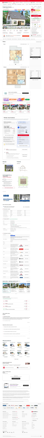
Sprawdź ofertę (26, 245)
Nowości (13, 4)
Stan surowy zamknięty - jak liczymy (9, 135)
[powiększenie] (28, 44)
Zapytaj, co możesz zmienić (35, 58)
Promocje (23, 4)
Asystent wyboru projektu (24, 414)
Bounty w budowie (6, 363)
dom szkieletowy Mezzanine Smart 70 (22, 289)
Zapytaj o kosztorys (24, 154)
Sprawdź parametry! (26, 271)
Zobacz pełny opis (25, 156)
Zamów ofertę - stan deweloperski (23, 135)
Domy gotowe (21, 2)
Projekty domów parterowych (6, 413)
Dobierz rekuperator (26, 277)
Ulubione (23, 412)
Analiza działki (30, 4)
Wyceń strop (26, 252)
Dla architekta (33, 4)
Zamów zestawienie (24, 149)
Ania (11, 110)
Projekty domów (4, 411)
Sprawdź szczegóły (27, 249)
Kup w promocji (36, 15)
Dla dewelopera (37, 4)
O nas (32, 423)
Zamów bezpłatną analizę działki (9, 187)
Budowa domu (17, 2)
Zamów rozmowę (39, 35)
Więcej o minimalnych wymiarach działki (23, 187)
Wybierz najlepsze (27, 255)
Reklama (32, 426)
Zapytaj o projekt (36, 17)
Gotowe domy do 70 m (14, 414)
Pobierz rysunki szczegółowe (36, 78)
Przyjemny (20, 110)
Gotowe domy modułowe (14, 412)
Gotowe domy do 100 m (14, 415)
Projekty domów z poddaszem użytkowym (7, 414)
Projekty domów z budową (15, 419)
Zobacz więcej (26, 258)
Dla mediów (33, 428)
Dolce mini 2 (4, 110)
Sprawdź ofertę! (26, 268)
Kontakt (40, 4)
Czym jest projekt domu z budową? (15, 418)
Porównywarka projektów (24, 413)
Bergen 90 (6, 289)
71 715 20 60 (33, 2)
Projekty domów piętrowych (5, 415)
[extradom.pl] (5, 2)
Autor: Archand (4, 191)
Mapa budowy (23, 416)
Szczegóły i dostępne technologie (23, 145)
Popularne (15, 4)
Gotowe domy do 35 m (14, 413)
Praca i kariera (33, 427)
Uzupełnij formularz (26, 385)
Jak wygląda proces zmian (38, 41)
